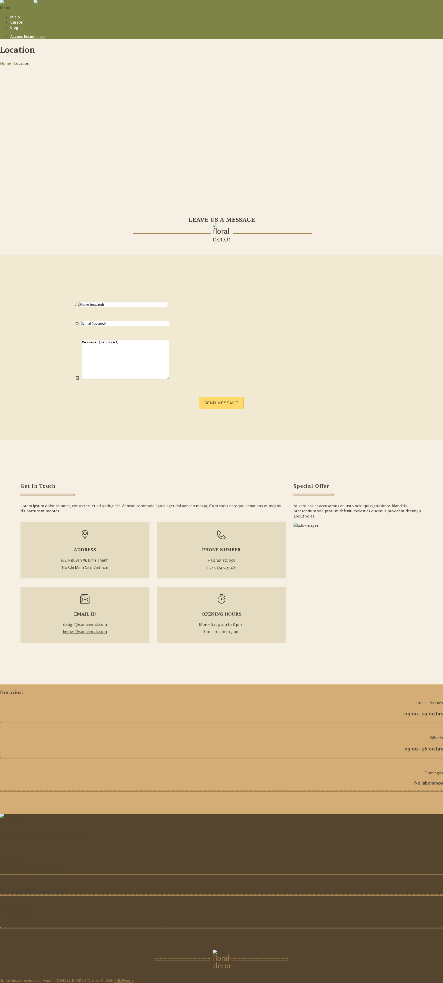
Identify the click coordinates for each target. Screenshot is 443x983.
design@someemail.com (85, 624)
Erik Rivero (123, 980)
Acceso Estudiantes (28, 36)
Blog (14, 27)
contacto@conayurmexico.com (38, 890)
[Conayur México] (33, 2)
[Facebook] (1, 920)
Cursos (16, 22)
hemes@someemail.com (85, 631)
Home (5, 63)
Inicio (15, 17)
